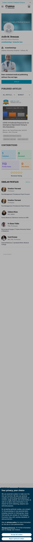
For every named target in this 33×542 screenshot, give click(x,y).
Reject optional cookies (16, 538)
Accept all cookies (17, 534)
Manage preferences (8, 527)
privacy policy (12, 522)
